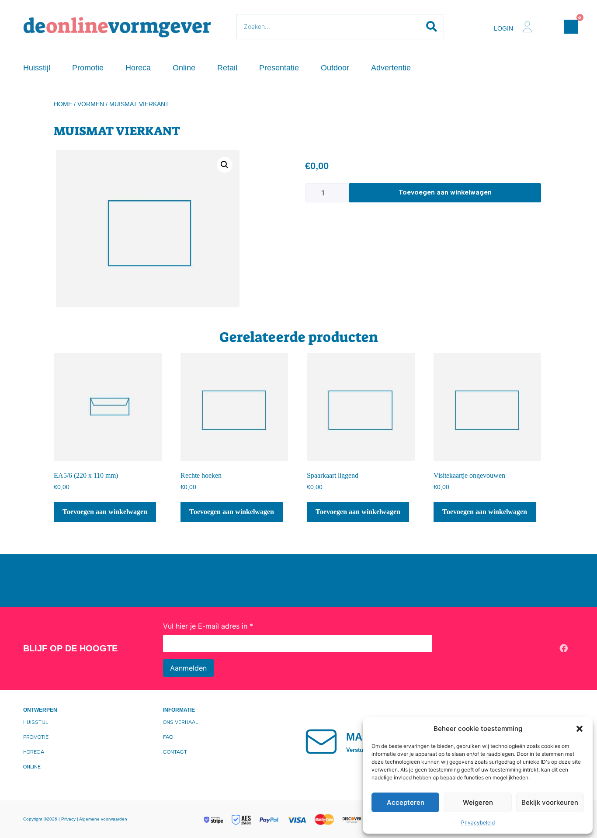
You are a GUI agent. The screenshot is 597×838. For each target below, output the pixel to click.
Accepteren (405, 802)
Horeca (138, 67)
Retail (227, 67)
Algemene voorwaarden (103, 819)
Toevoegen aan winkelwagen (445, 192)
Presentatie (279, 67)
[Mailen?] (321, 740)
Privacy (69, 819)
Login (503, 28)
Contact (175, 752)
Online (184, 67)
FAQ (168, 737)
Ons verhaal (180, 722)
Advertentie (391, 67)
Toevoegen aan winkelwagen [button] (104, 511)
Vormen (90, 104)
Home (63, 104)
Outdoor (335, 67)
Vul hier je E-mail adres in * (208, 626)
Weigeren (478, 802)
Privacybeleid (478, 822)
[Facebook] (563, 648)
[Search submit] (432, 26)
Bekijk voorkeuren (549, 802)
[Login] (527, 26)
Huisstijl (36, 67)
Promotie (88, 67)
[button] (579, 728)
